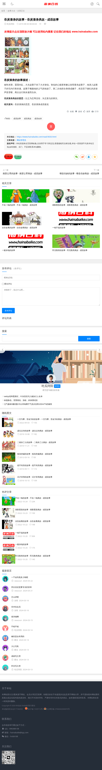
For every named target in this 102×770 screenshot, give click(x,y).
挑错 (80, 111)
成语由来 (38, 118)
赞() (9, 156)
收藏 (72, 111)
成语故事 (17, 118)
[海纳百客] (51, 6)
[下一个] (99, 349)
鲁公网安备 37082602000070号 (58, 709)
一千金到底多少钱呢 (19, 577)
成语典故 (27, 118)
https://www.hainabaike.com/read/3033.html (36, 136)
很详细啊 (15, 616)
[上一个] (2, 349)
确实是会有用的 (17, 636)
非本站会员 (16, 607)
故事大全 (11, 10)
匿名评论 (8, 284)
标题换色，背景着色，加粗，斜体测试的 (21, 400)
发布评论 (8, 310)
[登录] (92, 4)
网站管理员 (21, 140)
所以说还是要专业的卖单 (21, 587)
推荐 (88, 111)
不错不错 (15, 626)
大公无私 (15, 646)
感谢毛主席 (16, 656)
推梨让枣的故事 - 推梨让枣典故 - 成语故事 (22, 173)
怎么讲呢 (15, 597)
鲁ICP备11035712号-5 (35, 709)
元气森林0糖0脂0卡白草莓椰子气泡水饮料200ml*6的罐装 (28, 404)
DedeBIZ (25, 705)
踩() (19, 156)
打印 (97, 111)
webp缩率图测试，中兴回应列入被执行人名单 (23, 396)
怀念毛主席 (16, 666)
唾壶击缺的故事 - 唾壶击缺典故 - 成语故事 (79, 173)
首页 (3, 10)
